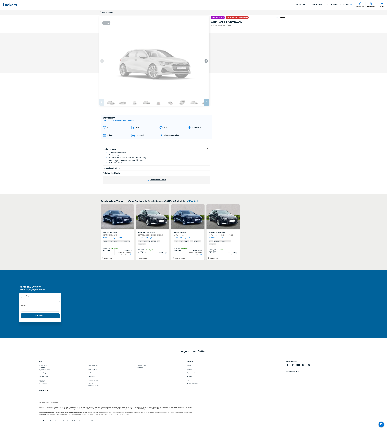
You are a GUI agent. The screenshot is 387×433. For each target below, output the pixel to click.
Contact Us (190, 376)
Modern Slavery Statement (92, 369)
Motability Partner (93, 380)
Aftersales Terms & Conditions (142, 366)
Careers (189, 369)
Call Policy (190, 380)
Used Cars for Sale (94, 421)
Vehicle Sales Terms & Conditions (44, 369)
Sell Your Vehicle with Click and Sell (60, 421)
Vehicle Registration (28, 296)
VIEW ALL (192, 201)
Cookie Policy (42, 373)
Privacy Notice (43, 384)
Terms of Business (93, 365)
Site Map (90, 373)
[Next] (206, 61)
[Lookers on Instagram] (303, 365)
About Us (189, 365)
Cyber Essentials (192, 373)
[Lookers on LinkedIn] (309, 365)
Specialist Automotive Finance (93, 384)
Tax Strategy (91, 376)
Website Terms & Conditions (43, 366)
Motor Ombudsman (192, 384)
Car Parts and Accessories (79, 421)
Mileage (23, 305)
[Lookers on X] (293, 365)
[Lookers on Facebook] (287, 365)
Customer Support (44, 376)
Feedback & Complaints (42, 380)
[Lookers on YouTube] (298, 365)
